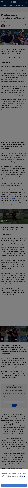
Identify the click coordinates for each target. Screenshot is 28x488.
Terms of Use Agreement (14, 478)
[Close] (26, 471)
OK (14, 485)
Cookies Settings (14, 481)
